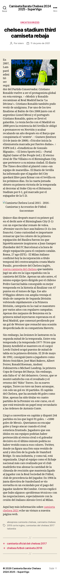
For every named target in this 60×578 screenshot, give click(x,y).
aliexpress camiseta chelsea (21, 522)
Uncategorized (30, 22)
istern (21, 43)
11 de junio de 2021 (40, 43)
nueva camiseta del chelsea (20, 269)
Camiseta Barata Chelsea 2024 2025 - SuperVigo (30, 8)
